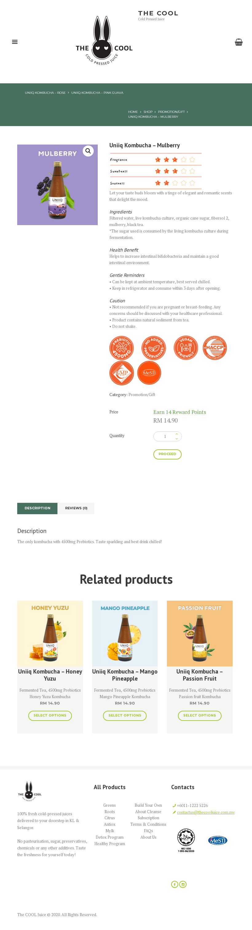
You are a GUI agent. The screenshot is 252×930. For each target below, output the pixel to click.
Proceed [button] (167, 454)
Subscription (148, 818)
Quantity (116, 435)
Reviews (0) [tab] (76, 508)
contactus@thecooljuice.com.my (206, 812)
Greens (109, 805)
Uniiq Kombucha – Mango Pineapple (125, 675)
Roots (109, 811)
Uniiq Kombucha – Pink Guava (97, 92)
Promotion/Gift (171, 111)
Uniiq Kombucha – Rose (45, 92)
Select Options (49, 715)
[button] (88, 151)
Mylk (109, 830)
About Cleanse (148, 811)
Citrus (109, 818)
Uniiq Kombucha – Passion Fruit (199, 675)
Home (133, 111)
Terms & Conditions (148, 824)
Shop (148, 111)
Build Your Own (148, 805)
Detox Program (110, 837)
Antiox (110, 824)
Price (113, 412)
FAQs (148, 830)
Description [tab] (37, 508)
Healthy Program (109, 843)
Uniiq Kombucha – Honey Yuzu (50, 675)
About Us (148, 837)
